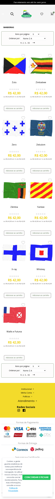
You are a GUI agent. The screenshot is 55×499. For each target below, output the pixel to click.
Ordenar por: (14, 38)
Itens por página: (22, 34)
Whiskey (41, 269)
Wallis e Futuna (14, 331)
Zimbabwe (41, 82)
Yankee (40, 206)
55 (29, 43)
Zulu (14, 82)
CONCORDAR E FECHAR (36, 477)
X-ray (14, 269)
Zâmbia (14, 206)
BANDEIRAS (8, 27)
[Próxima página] (32, 42)
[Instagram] (18, 410)
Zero (14, 144)
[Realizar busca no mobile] (12, 14)
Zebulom (40, 144)
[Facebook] (24, 410)
